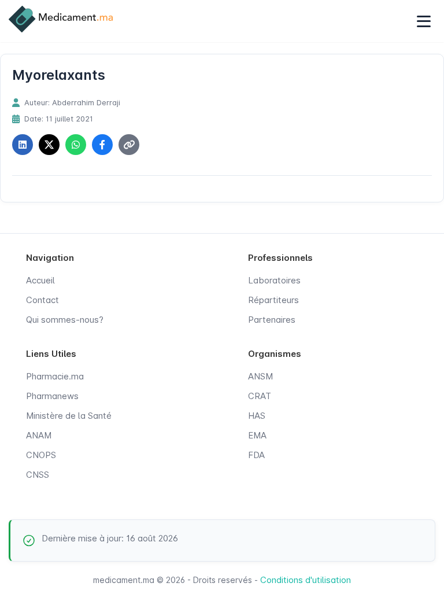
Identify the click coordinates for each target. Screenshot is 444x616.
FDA (256, 454)
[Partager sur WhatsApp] (75, 144)
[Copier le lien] (129, 144)
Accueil (40, 280)
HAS (256, 415)
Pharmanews (52, 395)
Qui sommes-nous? (64, 319)
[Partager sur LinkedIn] (22, 144)
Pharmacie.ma (55, 376)
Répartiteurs (273, 299)
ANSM (260, 376)
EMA (257, 435)
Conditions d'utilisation (305, 579)
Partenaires (271, 319)
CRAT (259, 395)
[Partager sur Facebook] (102, 144)
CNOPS (41, 454)
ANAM (38, 435)
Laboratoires (274, 280)
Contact (42, 299)
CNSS (37, 474)
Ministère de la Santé (69, 415)
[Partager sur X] (49, 144)
